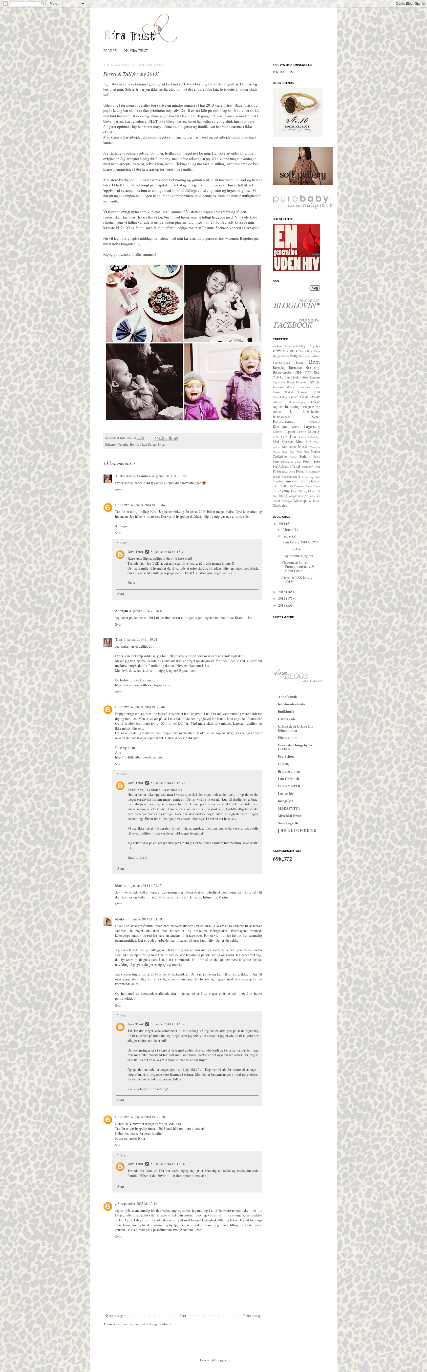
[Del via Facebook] (170, 438)
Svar (118, 489)
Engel (276, 382)
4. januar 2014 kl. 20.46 (148, 706)
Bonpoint (304, 356)
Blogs (276, 356)
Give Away (310, 396)
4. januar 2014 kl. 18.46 (146, 610)
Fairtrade (301, 382)
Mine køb (303, 441)
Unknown (122, 504)
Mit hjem (289, 447)
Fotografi (303, 392)
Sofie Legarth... (289, 823)
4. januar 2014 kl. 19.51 (140, 639)
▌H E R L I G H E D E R (297, 830)
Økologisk (280, 505)
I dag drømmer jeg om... (298, 555)
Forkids (289, 392)
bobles (285, 356)
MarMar (287, 441)
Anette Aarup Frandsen (133, 475)
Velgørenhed (296, 496)
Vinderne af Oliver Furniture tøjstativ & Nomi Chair (297, 566)
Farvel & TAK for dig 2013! (296, 579)
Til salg (303, 491)
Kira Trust (135, 551)
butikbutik (286, 711)
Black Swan (298, 351)
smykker (292, 481)
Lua (144, 444)
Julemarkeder (281, 417)
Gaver (293, 397)
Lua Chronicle (288, 778)
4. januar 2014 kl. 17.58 (169, 476)
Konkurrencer (284, 421)
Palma (152, 444)
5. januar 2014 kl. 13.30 (168, 782)
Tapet (294, 491)
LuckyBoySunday (309, 437)
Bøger (299, 362)
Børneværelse (282, 372)
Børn (314, 361)
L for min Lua (291, 549)
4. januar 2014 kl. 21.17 (145, 885)
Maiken (121, 919)
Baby (277, 351)
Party (276, 461)
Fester (277, 392)
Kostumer (314, 421)
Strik (276, 491)
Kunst (295, 427)
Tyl (318, 491)
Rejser (300, 471)
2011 (282, 605)
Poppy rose (311, 461)
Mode (302, 446)
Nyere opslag (114, 1315)
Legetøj (289, 431)
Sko (317, 476)
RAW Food (288, 471)
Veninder (310, 496)
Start (182, 1315)
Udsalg (282, 495)
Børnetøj (312, 367)
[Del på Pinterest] (175, 438)
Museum (315, 447)
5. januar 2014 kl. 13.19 (168, 1024)
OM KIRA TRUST (136, 51)
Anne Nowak (287, 696)
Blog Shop (313, 351)
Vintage (287, 501)
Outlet (293, 456)
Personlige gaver (291, 461)
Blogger (220, 1360)
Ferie (316, 387)
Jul (292, 411)
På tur (277, 471)
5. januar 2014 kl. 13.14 (168, 1163)
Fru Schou (286, 756)
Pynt (317, 466)
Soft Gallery (310, 481)
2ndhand (278, 346)
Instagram (307, 407)
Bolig (294, 355)
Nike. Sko (288, 452)
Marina (120, 885)
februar (288, 529)
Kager (315, 416)
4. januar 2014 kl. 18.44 (148, 504)
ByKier (315, 356)
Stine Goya (313, 486)
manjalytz (285, 800)
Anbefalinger (300, 346)
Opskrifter (280, 456)
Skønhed (278, 481)
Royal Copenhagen (285, 477)
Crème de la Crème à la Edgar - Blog (295, 728)
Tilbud (311, 491)
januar (287, 536)
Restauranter (313, 471)
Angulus (314, 346)
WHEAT (314, 501)
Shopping (306, 476)
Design (315, 377)
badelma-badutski (291, 704)
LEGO (301, 432)
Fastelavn (304, 387)
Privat (162, 444)
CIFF (298, 372)
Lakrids (277, 432)
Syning (285, 490)
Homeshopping (297, 402)
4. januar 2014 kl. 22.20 (148, 1116)
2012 (282, 598)
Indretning (292, 406)
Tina (118, 639)
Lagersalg (312, 426)
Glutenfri (278, 402)
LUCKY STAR (289, 786)
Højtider (135, 444)
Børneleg (279, 367)
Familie (123, 444)
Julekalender (311, 411)
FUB (317, 392)
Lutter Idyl (286, 793)
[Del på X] (165, 438)
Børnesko (295, 367)
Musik (276, 452)
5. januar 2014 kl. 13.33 (168, 551)
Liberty (314, 431)
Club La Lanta (282, 377)
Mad (276, 441)
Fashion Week (283, 387)
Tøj (275, 496)
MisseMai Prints (290, 815)
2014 (282, 523)
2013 (282, 591)
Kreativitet (280, 426)
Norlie (315, 451)
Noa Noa (303, 452)
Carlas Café (287, 718)
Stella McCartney (292, 486)
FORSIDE (110, 51)
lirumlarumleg (289, 771)
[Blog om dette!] (161, 438)
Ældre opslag (251, 1315)
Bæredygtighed (281, 362)
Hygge (315, 401)
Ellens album (288, 737)
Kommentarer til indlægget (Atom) (146, 1324)
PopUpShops (281, 466)
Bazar (285, 351)
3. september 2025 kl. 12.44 (137, 1203)
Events (291, 382)
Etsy (283, 382)
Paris (316, 457)
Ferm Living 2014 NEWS (299, 542)
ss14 (275, 486)
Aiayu (288, 346)
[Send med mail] (156, 438)
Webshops (300, 500)
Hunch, (283, 763)
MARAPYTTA (289, 808)
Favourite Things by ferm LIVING (297, 747)
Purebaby (162, 158)
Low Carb (280, 437)
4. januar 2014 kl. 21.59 (145, 919)
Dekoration (301, 377)
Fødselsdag (280, 397)
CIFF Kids (312, 372)
